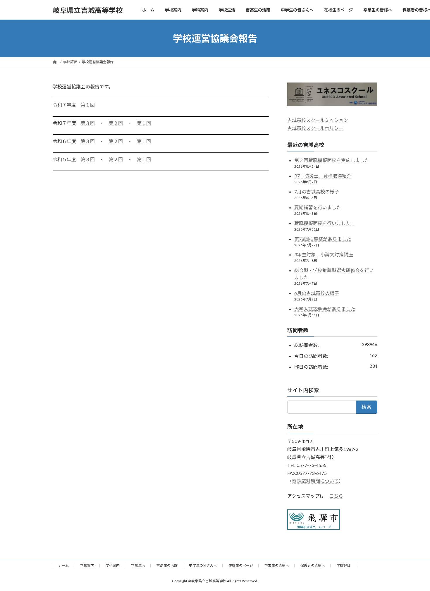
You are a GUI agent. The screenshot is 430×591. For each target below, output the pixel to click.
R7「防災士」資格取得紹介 (322, 176)
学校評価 (343, 565)
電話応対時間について (315, 481)
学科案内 (113, 565)
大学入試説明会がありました (324, 309)
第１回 (88, 104)
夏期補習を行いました (317, 207)
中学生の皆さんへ (203, 565)
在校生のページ (240, 565)
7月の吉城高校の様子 (316, 191)
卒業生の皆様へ (276, 565)
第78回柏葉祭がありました (322, 239)
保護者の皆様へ (312, 565)
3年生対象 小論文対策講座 (323, 254)
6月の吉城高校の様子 (316, 293)
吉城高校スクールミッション (317, 120)
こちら (336, 496)
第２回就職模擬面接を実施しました (331, 160)
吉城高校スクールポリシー (315, 128)
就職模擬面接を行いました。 (324, 223)
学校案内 (87, 565)
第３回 (88, 123)
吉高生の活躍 (167, 565)
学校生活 (138, 565)
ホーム (63, 565)
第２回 (116, 123)
